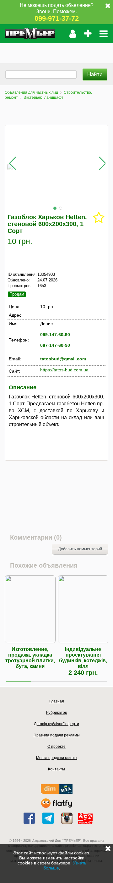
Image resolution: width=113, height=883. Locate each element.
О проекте (56, 746)
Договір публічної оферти (56, 724)
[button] (54, 208)
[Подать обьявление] (88, 33)
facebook (29, 818)
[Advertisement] (56, 51)
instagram (67, 818)
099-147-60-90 (55, 334)
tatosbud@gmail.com (63, 358)
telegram (48, 818)
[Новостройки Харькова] (57, 792)
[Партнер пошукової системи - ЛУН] (56, 806)
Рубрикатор (56, 712)
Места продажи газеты (56, 758)
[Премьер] (30, 34)
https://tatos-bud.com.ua (64, 369)
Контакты (56, 769)
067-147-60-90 (55, 345)
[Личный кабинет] (73, 33)
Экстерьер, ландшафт (43, 97)
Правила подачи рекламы (57, 735)
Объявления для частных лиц (31, 92)
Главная (56, 701)
